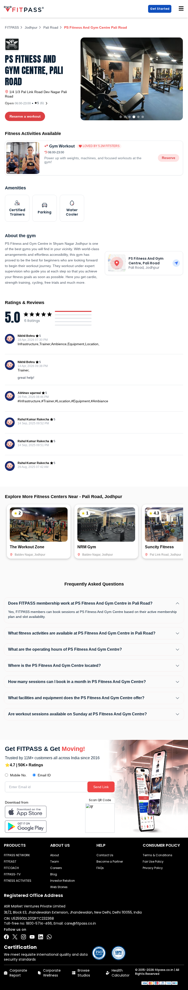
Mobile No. (18, 775)
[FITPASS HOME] (25, 9)
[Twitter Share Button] (14, 936)
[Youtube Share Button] (32, 936)
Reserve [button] (168, 158)
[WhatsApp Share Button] (49, 936)
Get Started (159, 9)
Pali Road (50, 27)
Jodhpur (31, 27)
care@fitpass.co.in (80, 923)
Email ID (44, 775)
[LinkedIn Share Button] (40, 936)
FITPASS (12, 27)
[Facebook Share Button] (6, 936)
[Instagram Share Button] (23, 936)
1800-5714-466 (39, 923)
